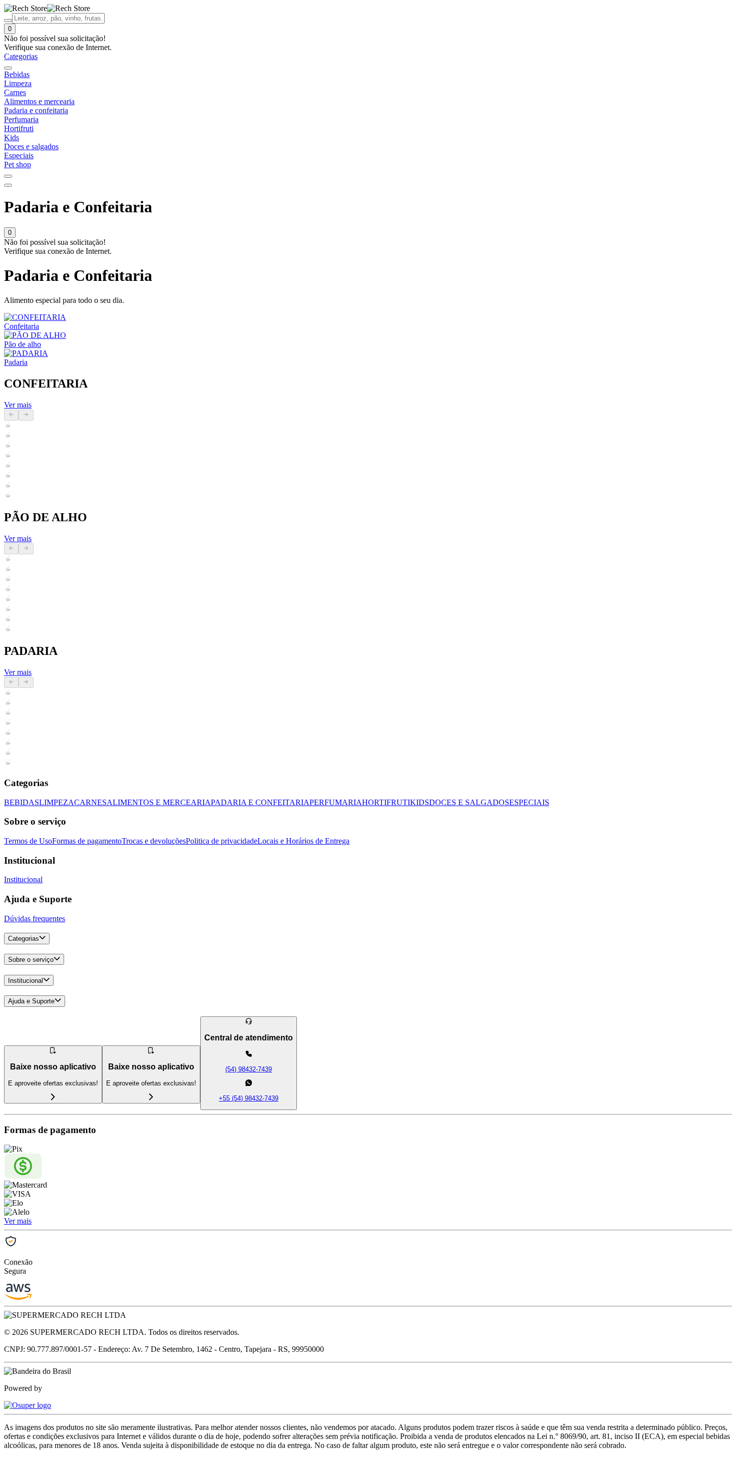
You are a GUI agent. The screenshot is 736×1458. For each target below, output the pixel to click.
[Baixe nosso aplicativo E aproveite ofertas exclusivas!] (151, 1098)
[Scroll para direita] (8, 176)
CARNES (90, 802)
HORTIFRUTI (386, 802)
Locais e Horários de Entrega (303, 841)
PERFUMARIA (335, 802)
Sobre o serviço (31, 959)
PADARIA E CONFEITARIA (260, 802)
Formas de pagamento (87, 841)
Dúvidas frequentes (34, 918)
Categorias (23, 939)
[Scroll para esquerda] (8, 68)
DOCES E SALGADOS (469, 802)
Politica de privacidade (221, 841)
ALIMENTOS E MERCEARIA (159, 802)
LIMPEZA (56, 802)
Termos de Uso (28, 841)
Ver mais (18, 405)
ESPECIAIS (529, 802)
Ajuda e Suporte (31, 1001)
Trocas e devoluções (154, 841)
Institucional (23, 879)
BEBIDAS (21, 802)
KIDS (419, 802)
